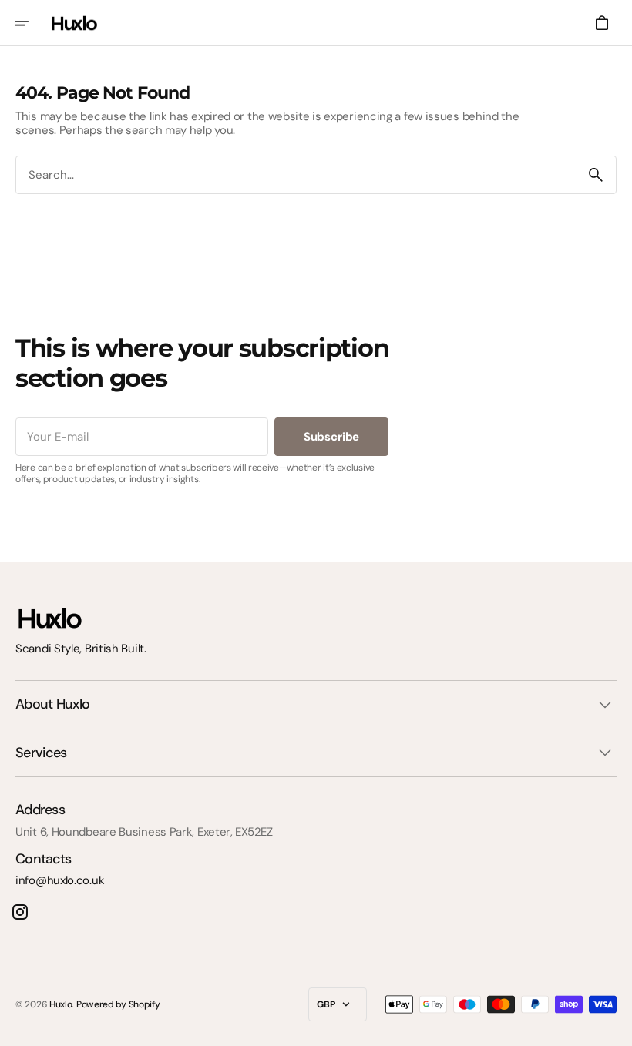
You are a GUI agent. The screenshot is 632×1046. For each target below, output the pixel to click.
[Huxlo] (74, 23)
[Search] (596, 175)
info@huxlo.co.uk (59, 880)
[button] (32, 23)
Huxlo (60, 1004)
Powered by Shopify (118, 1004)
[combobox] (296, 175)
